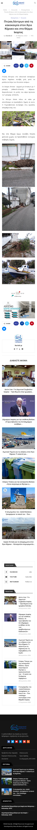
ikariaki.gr (9, 36)
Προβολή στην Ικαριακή (9, 753)
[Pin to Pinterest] (31, 66)
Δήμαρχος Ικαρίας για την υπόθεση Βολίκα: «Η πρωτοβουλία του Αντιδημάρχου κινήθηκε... (18, 422)
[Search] (35, 3)
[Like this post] (16, 66)
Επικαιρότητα (25, 10)
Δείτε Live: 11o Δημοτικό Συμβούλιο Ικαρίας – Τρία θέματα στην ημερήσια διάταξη (25, 601)
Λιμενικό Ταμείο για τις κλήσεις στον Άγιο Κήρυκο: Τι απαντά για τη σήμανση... (23, 771)
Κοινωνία (14, 10)
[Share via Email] (4, 71)
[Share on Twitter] (26, 66)
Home (5, 10)
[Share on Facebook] (22, 66)
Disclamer (5, 758)
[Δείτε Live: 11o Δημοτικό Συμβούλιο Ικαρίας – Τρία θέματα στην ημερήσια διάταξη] (18, 376)
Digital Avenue (28, 826)
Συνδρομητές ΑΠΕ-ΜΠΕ (27, 758)
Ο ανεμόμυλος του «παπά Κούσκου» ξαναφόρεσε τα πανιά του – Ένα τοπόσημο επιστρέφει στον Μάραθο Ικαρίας (25, 693)
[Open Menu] (2, 3)
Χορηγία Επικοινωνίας (9, 756)
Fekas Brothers (18, 826)
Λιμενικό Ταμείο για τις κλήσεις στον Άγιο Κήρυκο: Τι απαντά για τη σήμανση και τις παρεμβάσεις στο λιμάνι (26, 646)
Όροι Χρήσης (24, 756)
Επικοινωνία (24, 753)
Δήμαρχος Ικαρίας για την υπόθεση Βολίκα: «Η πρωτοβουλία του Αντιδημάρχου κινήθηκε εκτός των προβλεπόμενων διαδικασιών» (25, 622)
